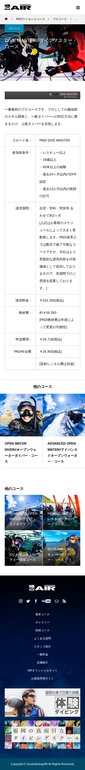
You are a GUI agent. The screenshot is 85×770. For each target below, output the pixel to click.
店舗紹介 (42, 662)
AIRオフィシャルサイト (42, 670)
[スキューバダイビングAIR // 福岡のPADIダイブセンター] (42, 587)
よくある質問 (42, 638)
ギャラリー (42, 622)
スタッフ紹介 (42, 646)
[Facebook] (36, 601)
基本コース (42, 614)
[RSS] (64, 601)
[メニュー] (78, 7)
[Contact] (57, 601)
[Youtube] (46, 601)
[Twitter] (28, 601)
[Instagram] (20, 601)
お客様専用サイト (42, 678)
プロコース (14, 28)
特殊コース (42, 630)
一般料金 (42, 654)
